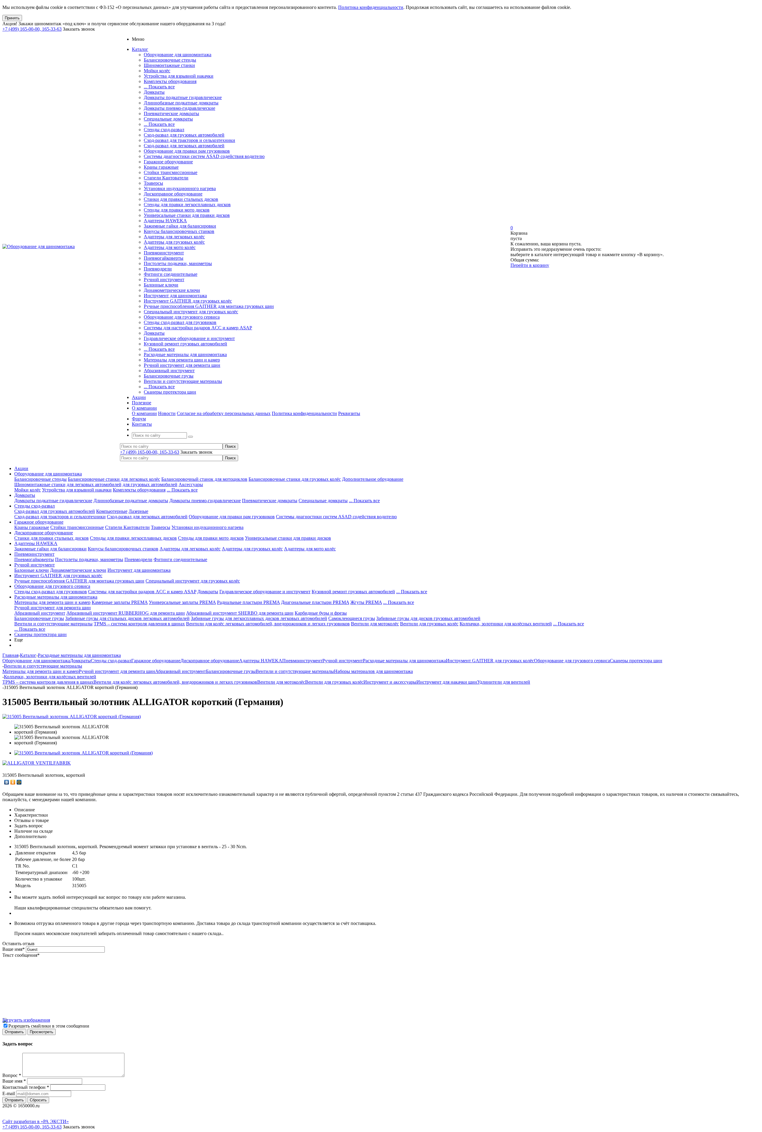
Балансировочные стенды (170, 59)
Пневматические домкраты (171, 113)
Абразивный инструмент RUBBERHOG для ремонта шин (125, 613)
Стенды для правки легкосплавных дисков (187, 204)
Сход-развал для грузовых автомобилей (184, 134)
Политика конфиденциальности (370, 7)
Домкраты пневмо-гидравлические (179, 108)
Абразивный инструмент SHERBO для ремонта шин (239, 613)
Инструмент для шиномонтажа (175, 295)
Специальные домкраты (168, 118)
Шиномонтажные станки (169, 65)
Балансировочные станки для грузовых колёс (295, 479)
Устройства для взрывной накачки (178, 76)
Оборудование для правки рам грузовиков (187, 151)
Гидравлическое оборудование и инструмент (189, 338)
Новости (167, 413)
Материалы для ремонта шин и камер (182, 359)
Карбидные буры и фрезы (321, 613)
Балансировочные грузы (168, 375)
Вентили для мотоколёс (375, 623)
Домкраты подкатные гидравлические (183, 97)
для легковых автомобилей (94, 484)
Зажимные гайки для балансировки (180, 225)
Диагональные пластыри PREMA (315, 602)
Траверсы (153, 183)
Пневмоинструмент (164, 252)
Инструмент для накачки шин (446, 682)
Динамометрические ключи (172, 290)
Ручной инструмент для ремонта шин (182, 365)
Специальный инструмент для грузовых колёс (191, 311)
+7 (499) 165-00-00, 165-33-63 (32, 29)
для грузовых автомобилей (150, 484)
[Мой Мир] (19, 782)
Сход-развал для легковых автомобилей (184, 145)
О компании (144, 413)
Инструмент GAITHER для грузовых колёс (188, 300)
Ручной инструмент (164, 279)
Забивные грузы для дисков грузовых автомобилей (428, 618)
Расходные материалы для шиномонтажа (185, 354)
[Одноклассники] (13, 782)
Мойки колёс (157, 70)
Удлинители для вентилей (503, 682)
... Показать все (159, 86)
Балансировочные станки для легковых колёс (114, 479)
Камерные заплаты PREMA (120, 602)
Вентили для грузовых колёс (429, 623)
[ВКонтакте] (7, 782)
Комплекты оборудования (170, 81)
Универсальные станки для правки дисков (187, 215)
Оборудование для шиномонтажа (177, 54)
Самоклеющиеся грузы (351, 618)
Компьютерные (111, 511)
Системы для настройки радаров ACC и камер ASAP (198, 327)
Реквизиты (349, 413)
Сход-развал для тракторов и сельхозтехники (189, 140)
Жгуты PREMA (366, 602)
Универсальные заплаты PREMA (182, 602)
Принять (12, 18)
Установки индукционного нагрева (180, 188)
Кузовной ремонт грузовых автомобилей (185, 343)
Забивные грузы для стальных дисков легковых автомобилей (127, 618)
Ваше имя (13, 949)
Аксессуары (191, 484)
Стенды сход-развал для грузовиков (180, 322)
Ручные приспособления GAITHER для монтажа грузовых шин (209, 306)
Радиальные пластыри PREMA (248, 602)
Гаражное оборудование (168, 161)
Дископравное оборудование (173, 193)
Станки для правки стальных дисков (181, 199)
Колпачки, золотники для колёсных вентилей (506, 623)
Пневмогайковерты (163, 258)
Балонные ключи (161, 284)
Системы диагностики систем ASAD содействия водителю (204, 156)
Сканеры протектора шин (170, 391)
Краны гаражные (161, 167)
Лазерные (138, 511)
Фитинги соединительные (170, 274)
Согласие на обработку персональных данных (224, 413)
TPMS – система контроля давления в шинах (139, 623)
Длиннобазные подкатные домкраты (181, 102)
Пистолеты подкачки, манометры (178, 263)
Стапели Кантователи (166, 177)
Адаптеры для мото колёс (170, 247)
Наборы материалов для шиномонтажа (373, 671)
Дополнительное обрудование (372, 479)
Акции (21, 468)
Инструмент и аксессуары (389, 682)
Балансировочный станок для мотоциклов (204, 479)
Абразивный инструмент (169, 370)
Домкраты (154, 92)
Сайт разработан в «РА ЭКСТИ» (35, 1121)
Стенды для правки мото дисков (177, 209)
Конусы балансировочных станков (179, 231)
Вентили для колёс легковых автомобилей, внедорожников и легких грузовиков (268, 623)
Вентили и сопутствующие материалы (183, 381)
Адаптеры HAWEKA (165, 220)
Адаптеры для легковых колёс (174, 236)
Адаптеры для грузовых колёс (174, 242)
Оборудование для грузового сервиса (182, 317)
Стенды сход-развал (164, 129)
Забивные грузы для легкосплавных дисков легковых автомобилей (259, 618)
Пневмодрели (158, 268)
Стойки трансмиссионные (170, 172)
